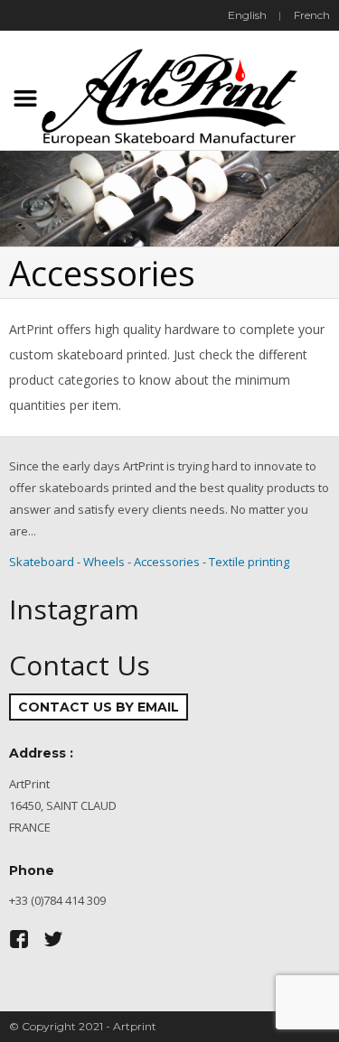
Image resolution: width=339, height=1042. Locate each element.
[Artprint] (169, 94)
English (247, 15)
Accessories (167, 562)
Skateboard (41, 562)
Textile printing (249, 562)
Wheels (104, 562)
